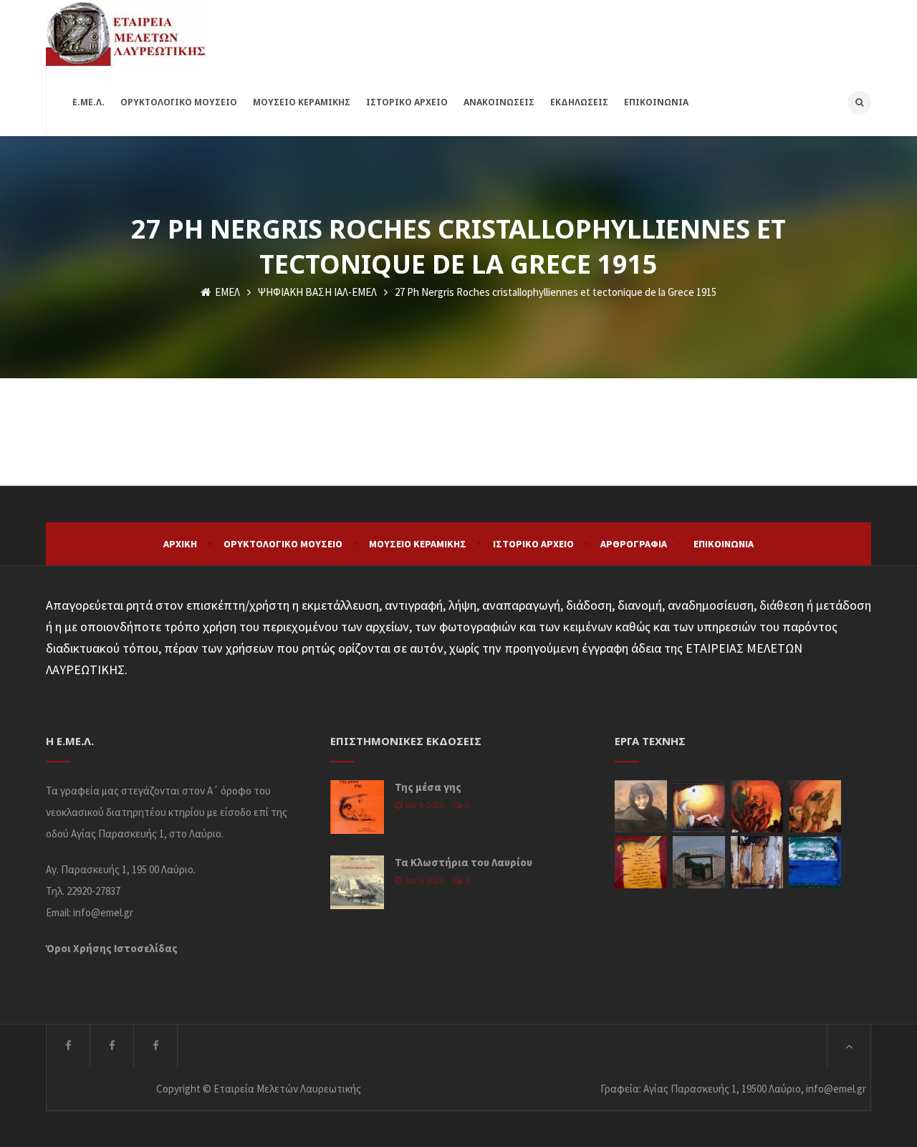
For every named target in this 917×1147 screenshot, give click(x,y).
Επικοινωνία (723, 543)
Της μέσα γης (428, 787)
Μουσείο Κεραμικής (417, 543)
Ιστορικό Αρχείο (533, 543)
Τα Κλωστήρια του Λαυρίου (463, 862)
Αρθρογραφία (633, 543)
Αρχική (180, 543)
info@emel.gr (103, 912)
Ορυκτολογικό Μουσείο (283, 543)
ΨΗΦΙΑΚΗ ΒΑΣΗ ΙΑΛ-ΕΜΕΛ (317, 292)
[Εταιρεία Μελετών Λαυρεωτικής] (126, 34)
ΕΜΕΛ (226, 292)
